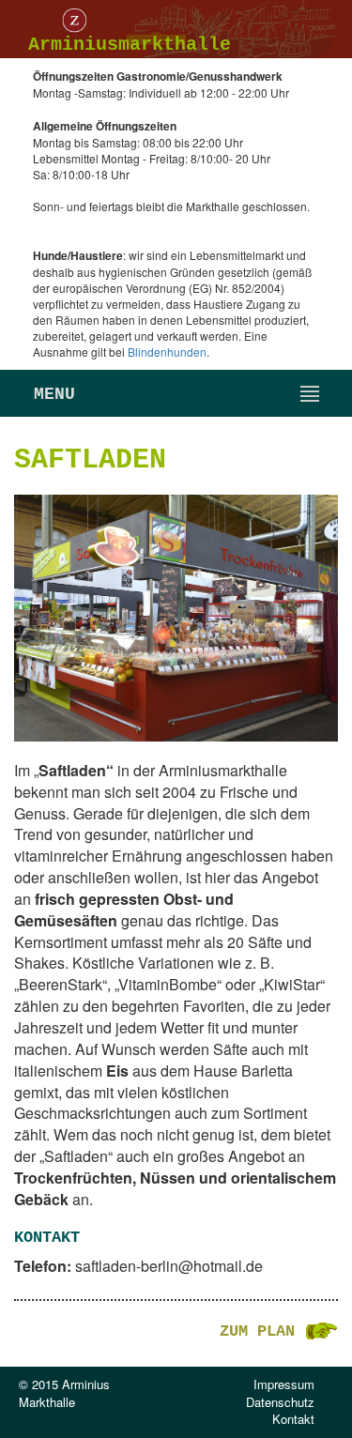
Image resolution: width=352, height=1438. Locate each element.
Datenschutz (280, 1402)
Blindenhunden (167, 352)
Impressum (283, 1384)
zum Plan (262, 1331)
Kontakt (293, 1419)
